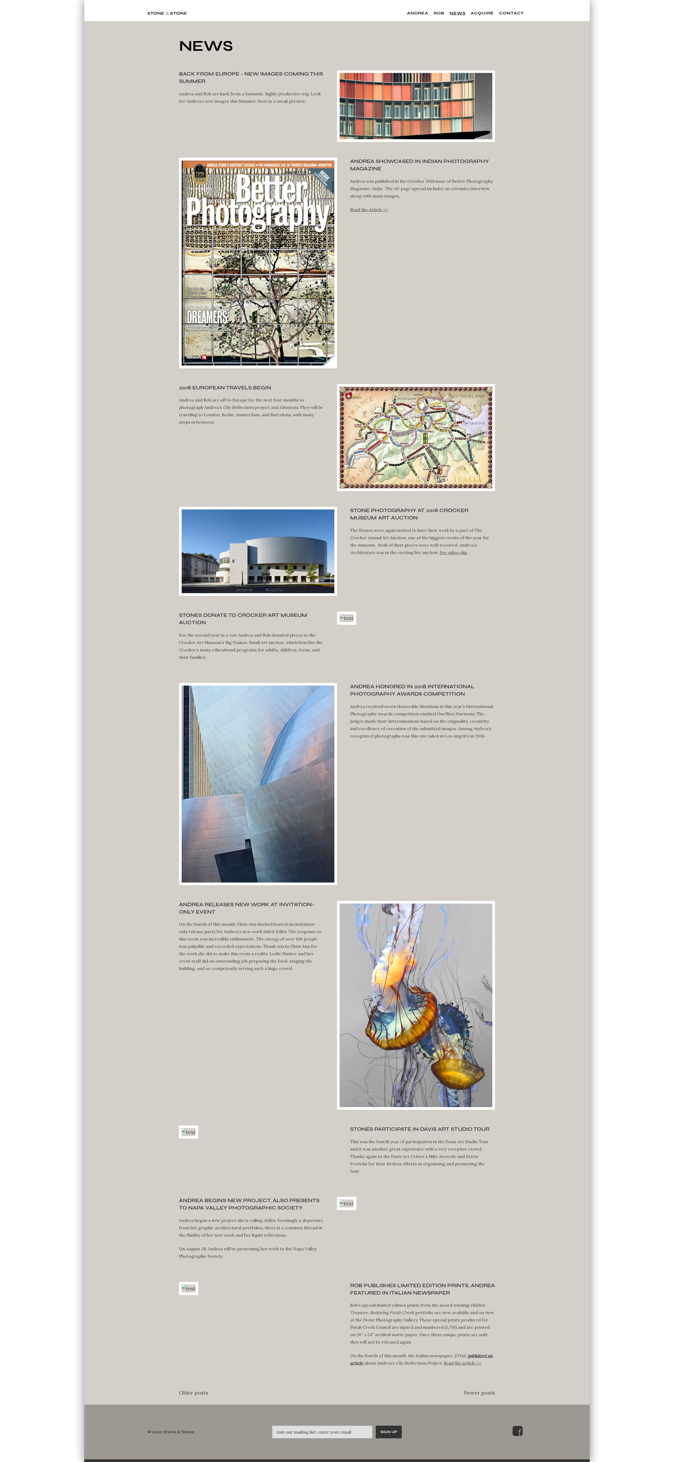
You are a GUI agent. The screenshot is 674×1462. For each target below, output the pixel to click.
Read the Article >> (369, 209)
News (457, 13)
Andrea (417, 13)
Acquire (482, 13)
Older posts (193, 1392)
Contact (511, 13)
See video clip (453, 552)
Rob (439, 13)
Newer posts (479, 1392)
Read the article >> (462, 1363)
